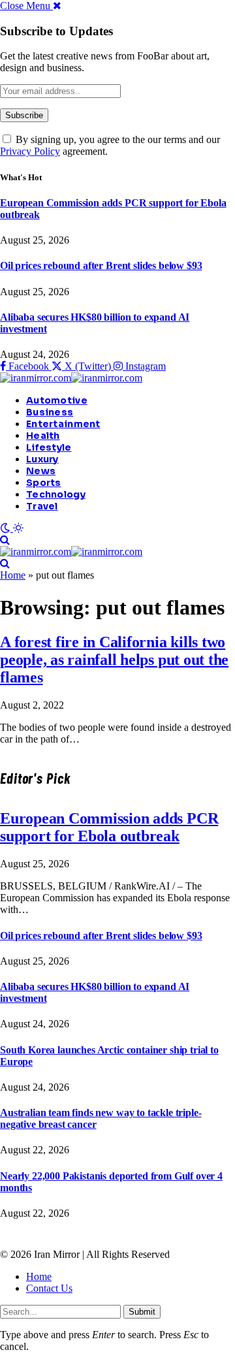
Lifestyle (49, 447)
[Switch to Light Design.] (18, 528)
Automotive (56, 400)
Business (49, 412)
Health (43, 435)
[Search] (5, 539)
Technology (56, 494)
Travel (42, 506)
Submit (142, 1312)
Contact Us (49, 1288)
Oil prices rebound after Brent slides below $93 (101, 265)
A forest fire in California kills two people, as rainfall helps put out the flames (114, 659)
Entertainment (63, 424)
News (40, 471)
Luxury (42, 459)
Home (12, 575)
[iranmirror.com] (71, 377)
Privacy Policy (30, 151)
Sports (43, 483)
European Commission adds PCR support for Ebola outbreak (109, 827)
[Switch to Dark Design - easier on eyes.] (6, 528)
